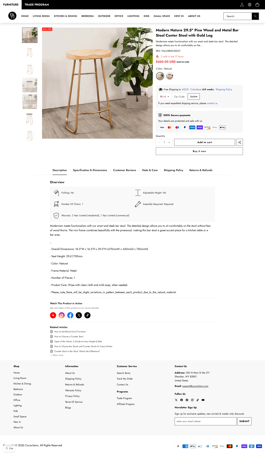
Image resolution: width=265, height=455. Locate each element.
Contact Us (122, 384)
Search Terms (123, 373)
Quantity (160, 136)
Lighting (17, 405)
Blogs (68, 407)
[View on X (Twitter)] (79, 315)
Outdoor (17, 394)
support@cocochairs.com (195, 386)
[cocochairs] (12, 16)
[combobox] (241, 16)
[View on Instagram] (62, 315)
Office (16, 400)
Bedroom (18, 389)
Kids (15, 411)
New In (17, 422)
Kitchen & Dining (22, 383)
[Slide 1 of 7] (29, 35)
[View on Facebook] (70, 315)
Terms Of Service (74, 402)
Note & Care (150, 170)
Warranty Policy (73, 390)
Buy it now (199, 151)
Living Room (19, 378)
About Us (18, 427)
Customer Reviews (124, 170)
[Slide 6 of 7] (29, 118)
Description (60, 170)
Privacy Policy (72, 396)
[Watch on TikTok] (87, 315)
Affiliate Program (125, 404)
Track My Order (125, 378)
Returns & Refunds (200, 170)
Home (16, 372)
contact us (212, 103)
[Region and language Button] (249, 4)
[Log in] (241, 4)
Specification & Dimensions (90, 170)
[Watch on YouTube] (53, 315)
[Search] (255, 16)
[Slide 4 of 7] (29, 85)
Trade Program (124, 398)
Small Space (19, 416)
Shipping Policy (173, 170)
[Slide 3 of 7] (29, 68)
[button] (257, 4)
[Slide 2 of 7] (29, 51)
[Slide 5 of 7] (29, 101)
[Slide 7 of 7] (29, 134)
